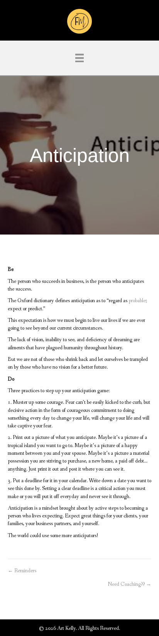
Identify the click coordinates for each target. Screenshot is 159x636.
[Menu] (79, 58)
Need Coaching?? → (129, 584)
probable (137, 300)
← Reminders (22, 570)
